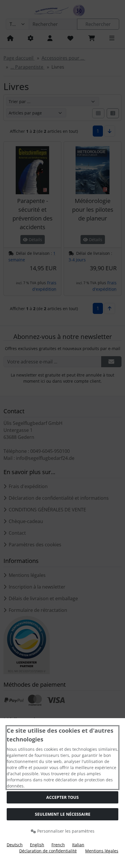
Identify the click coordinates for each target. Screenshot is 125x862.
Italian (78, 844)
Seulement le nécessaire (62, 814)
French (58, 844)
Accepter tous (62, 797)
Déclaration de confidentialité (48, 851)
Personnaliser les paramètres (65, 831)
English (37, 844)
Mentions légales (101, 851)
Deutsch (15, 844)
